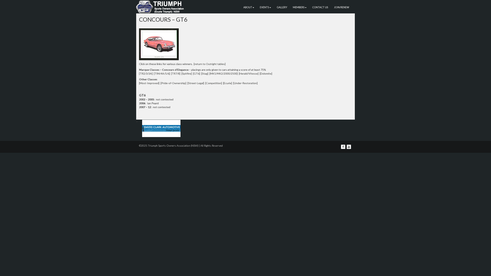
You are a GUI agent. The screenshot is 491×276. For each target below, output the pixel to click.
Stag (205, 73)
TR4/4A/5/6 (162, 73)
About (247, 7)
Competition (213, 83)
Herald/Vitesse (249, 73)
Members (299, 7)
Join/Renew (341, 7)
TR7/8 (176, 73)
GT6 (196, 73)
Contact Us (320, 7)
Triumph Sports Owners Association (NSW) (173, 145)
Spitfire (186, 73)
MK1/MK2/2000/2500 (223, 73)
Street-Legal (195, 83)
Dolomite (265, 73)
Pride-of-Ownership (173, 83)
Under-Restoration (245, 83)
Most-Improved (149, 83)
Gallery (282, 7)
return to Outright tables (209, 64)
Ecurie (227, 83)
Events (264, 7)
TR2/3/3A (146, 73)
